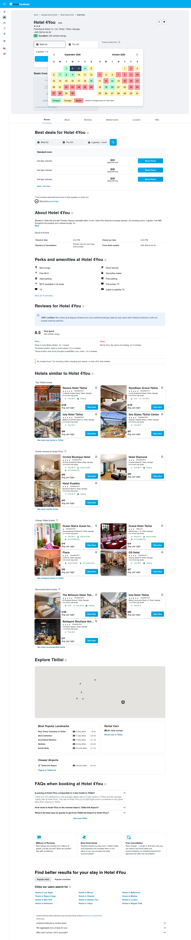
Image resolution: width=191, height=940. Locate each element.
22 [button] (66, 87)
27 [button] (54, 93)
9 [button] (72, 74)
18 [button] (85, 80)
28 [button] (60, 93)
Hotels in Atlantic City (88, 899)
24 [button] (79, 87)
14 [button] (60, 80)
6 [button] (53, 74)
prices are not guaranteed (93, 915)
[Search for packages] (4, 28)
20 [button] (54, 87)
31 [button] (137, 93)
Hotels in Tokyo (86, 903)
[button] (4, 4)
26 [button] (91, 87)
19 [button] (91, 80)
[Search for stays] (4, 17)
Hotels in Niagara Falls (132, 903)
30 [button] (72, 93)
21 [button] (60, 87)
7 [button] (60, 74)
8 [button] (66, 74)
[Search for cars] (4, 22)
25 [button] (85, 87)
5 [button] (91, 68)
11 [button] (85, 74)
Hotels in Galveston (44, 903)
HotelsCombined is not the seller (51, 923)
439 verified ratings (57, 35)
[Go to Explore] (4, 33)
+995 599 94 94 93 (42, 32)
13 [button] (54, 80)
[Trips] (4, 41)
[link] (50, 440)
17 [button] (79, 80)
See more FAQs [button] (80, 818)
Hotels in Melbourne (131, 892)
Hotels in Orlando (86, 896)
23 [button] (72, 87)
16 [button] (72, 80)
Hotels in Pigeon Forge (45, 896)
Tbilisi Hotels (64, 15)
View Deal (91, 407)
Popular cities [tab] (43, 879)
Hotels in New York (43, 899)
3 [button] (78, 68)
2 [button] (72, 68)
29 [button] (66, 93)
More (37, 225)
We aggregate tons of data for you (51, 927)
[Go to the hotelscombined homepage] (19, 4)
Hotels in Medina (129, 896)
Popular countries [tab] (63, 879)
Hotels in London (130, 899)
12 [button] (91, 74)
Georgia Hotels (46, 15)
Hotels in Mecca (86, 892)
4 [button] (85, 68)
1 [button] (66, 68)
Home (36, 15)
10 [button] (79, 74)
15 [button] (66, 80)
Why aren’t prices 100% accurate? (52, 932)
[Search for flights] (4, 12)
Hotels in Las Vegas (44, 892)
